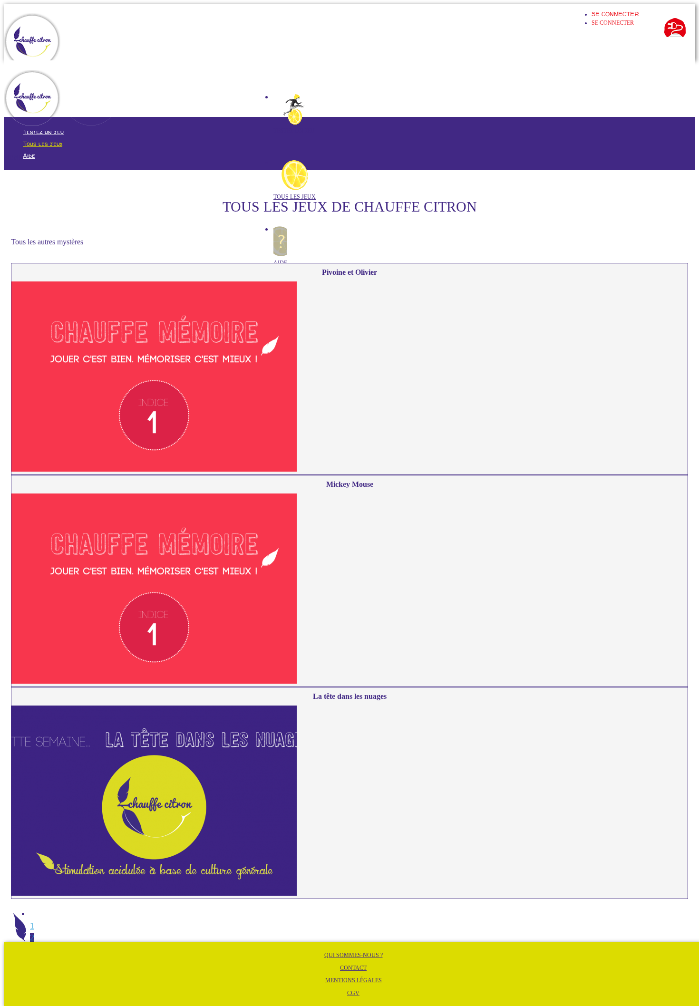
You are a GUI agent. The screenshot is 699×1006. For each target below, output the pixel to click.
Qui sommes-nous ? (353, 955)
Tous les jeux (294, 196)
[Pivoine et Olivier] (349, 377)
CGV (353, 993)
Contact (353, 968)
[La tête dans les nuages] (349, 802)
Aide (29, 155)
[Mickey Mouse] (349, 590)
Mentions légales (353, 980)
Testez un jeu (294, 130)
